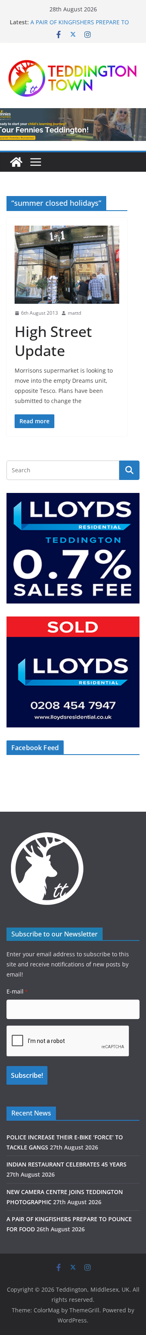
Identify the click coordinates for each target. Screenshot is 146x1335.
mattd (74, 312)
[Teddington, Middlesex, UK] (16, 162)
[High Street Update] (67, 265)
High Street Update (53, 341)
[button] (73, 548)
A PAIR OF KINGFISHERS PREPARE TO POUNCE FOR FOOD (79, 26)
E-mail (17, 991)
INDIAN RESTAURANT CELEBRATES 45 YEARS (66, 1164)
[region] (73, 548)
